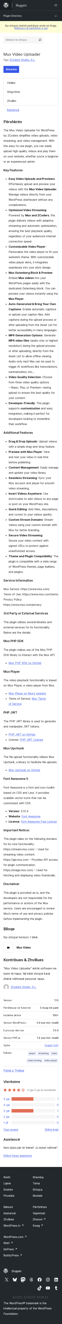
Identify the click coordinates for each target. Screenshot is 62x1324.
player (32, 1053)
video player (50, 1060)
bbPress (10, 1249)
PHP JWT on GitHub (22, 734)
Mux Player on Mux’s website (27, 693)
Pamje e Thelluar (13, 1070)
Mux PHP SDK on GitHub (25, 663)
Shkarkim (11, 69)
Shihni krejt (52, 1129)
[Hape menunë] (56, 5)
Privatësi (8, 1195)
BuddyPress (12, 1255)
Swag (38, 1225)
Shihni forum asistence (17, 1155)
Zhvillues (8, 1219)
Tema (36, 1183)
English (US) (52, 1045)
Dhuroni (39, 1219)
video (54, 1053)
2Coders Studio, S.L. (22, 60)
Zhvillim (11, 101)
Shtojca (37, 1189)
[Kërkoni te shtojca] (40, 39)
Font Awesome (31, 816)
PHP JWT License (31, 739)
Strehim (8, 1189)
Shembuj (38, 1177)
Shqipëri (16, 1271)
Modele (37, 1195)
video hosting (35, 1060)
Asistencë (13, 110)
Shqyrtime (13, 92)
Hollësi (11, 83)
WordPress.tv (13, 1225)
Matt (8, 1243)
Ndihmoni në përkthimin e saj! (31, 28)
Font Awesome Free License (39, 821)
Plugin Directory (12, 15)
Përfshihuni (40, 1207)
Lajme (7, 1183)
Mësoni (8, 1207)
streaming (43, 1053)
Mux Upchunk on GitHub (24, 770)
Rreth (6, 1177)
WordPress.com (15, 1237)
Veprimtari (39, 1213)
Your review (10, 1129)
